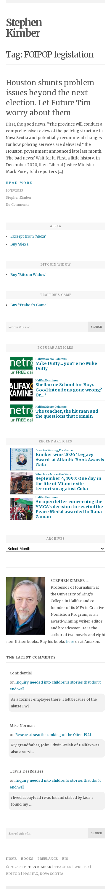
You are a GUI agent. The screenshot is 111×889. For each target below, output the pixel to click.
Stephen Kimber (24, 28)
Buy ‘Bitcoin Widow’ (28, 274)
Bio (65, 859)
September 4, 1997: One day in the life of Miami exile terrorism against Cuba (68, 483)
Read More (19, 183)
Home (11, 859)
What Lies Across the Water (54, 474)
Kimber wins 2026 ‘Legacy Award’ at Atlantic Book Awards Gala (70, 459)
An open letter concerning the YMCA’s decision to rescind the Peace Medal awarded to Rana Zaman (69, 509)
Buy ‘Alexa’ (20, 244)
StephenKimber (19, 197)
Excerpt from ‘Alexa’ (28, 236)
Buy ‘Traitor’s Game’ (29, 305)
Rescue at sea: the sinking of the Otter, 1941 (53, 734)
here (70, 641)
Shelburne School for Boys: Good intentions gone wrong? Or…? (69, 390)
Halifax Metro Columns (51, 359)
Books (27, 859)
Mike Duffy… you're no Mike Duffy (66, 366)
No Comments (17, 205)
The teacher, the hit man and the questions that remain (67, 414)
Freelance (66, 450)
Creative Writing (47, 450)
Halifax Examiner (47, 380)
